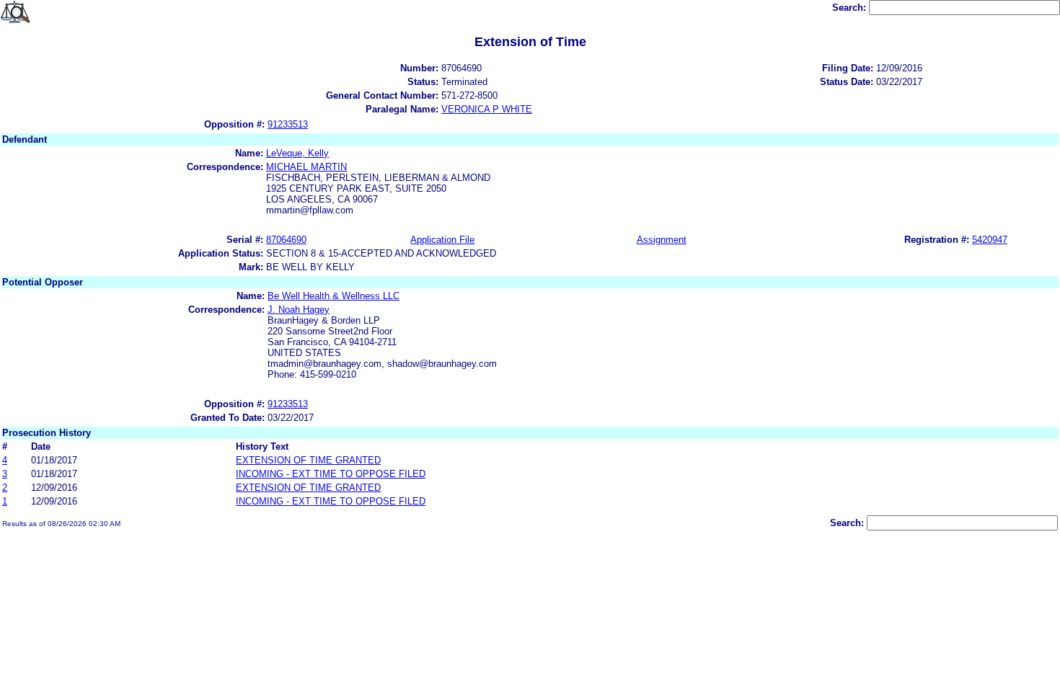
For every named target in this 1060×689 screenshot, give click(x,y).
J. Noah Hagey (299, 309)
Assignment (661, 239)
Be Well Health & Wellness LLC (333, 295)
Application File (442, 239)
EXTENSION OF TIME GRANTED (308, 460)
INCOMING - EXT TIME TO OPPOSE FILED (330, 473)
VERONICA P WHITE (486, 109)
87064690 (286, 239)
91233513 (288, 124)
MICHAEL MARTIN (306, 166)
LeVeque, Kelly (297, 153)
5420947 (989, 239)
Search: (850, 7)
